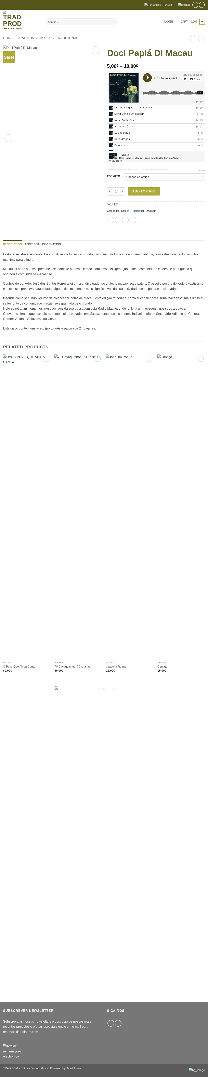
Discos (45, 38)
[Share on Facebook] (110, 220)
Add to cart (144, 191)
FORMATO (113, 176)
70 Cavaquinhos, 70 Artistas (72, 666)
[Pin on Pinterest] (132, 220)
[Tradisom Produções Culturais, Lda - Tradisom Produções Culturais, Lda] (21, 20)
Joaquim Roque (116, 666)
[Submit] (112, 21)
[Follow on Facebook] (195, 5)
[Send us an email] (202, 5)
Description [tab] (12, 244)
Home (8, 38)
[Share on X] (118, 220)
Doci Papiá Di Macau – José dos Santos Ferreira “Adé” (143, 170)
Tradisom (26, 38)
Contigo (162, 666)
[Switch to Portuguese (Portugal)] (158, 5)
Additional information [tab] (43, 244)
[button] (168, 22)
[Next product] (193, 38)
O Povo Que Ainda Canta (19, 666)
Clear (201, 170)
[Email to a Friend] (125, 220)
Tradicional (67, 38)
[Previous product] (201, 38)
